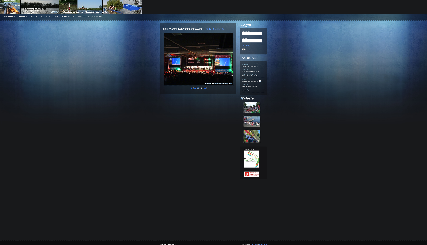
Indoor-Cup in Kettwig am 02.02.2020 (182, 28)
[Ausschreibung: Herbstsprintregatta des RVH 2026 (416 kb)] (260, 81)
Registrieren (245, 45)
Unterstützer (67, 17)
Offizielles (82, 17)
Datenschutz (171, 244)
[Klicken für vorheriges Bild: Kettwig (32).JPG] (194, 89)
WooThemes (263, 244)
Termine (21, 17)
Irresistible (254, 244)
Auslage (34, 17)
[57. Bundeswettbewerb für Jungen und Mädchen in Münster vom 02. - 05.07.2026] (252, 107)
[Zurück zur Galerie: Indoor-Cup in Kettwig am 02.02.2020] (191, 89)
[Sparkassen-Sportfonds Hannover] (251, 176)
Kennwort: (245, 38)
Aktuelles (8, 17)
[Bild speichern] (198, 89)
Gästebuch (97, 17)
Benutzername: (246, 31)
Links (55, 17)
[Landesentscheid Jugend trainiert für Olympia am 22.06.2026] (252, 121)
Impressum (163, 244)
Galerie (44, 17)
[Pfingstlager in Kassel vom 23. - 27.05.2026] (252, 136)
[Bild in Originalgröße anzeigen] (201, 89)
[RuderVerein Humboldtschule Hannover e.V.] (213, 7)
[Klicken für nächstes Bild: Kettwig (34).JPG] (198, 85)
